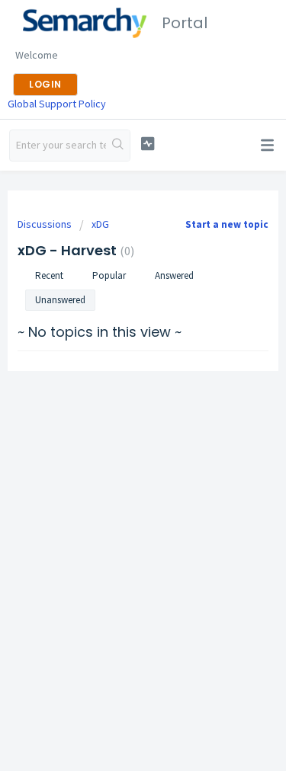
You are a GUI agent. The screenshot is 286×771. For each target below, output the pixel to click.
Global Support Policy (57, 103)
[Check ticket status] (147, 144)
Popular (109, 275)
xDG (100, 224)
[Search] (118, 145)
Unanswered (60, 299)
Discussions (45, 224)
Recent (49, 275)
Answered (174, 275)
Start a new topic (226, 224)
